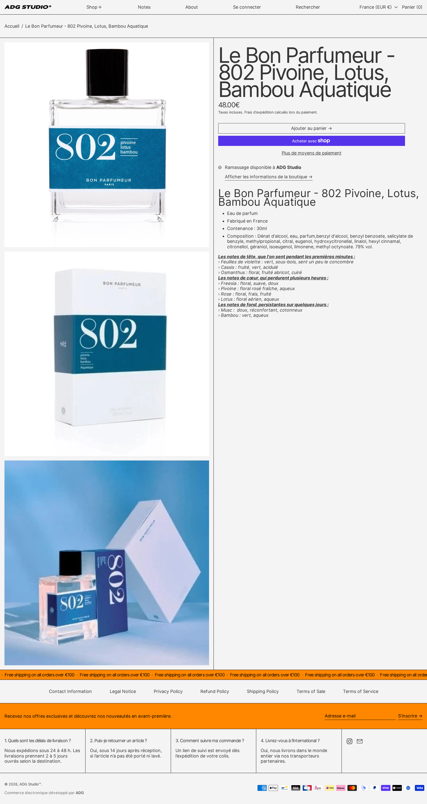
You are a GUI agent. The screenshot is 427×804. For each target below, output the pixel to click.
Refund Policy (214, 691)
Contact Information (70, 691)
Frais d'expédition (259, 112)
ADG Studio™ (30, 784)
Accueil (11, 26)
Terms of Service (360, 691)
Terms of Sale (311, 691)
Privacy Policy (168, 691)
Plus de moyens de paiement (312, 153)
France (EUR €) (376, 7)
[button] (308, 7)
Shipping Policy (263, 691)
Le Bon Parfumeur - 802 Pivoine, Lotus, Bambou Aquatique (86, 26)
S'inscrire (407, 715)
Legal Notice (123, 691)
